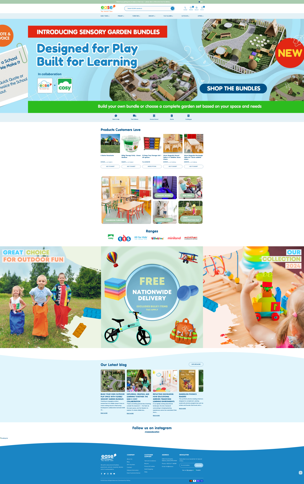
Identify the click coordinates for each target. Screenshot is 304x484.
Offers (200, 16)
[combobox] (150, 8)
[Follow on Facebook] (101, 474)
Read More (104, 413)
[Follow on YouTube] (114, 474)
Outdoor (185, 16)
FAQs (145, 472)
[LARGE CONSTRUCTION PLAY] (190, 212)
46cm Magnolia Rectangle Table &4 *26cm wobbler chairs (193, 157)
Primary (120, 16)
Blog (128, 461)
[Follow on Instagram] (108, 474)
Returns (146, 463)
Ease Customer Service (133, 473)
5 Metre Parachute (107, 155)
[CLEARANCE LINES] (165, 212)
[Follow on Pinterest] (111, 474)
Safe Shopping (148, 469)
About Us (129, 459)
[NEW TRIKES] (190, 187)
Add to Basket (110, 166)
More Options (152, 166)
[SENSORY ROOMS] (165, 187)
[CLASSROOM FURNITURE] (126, 199)
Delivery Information (133, 470)
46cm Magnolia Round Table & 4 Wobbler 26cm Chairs (171, 157)
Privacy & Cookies (149, 466)
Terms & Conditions (150, 460)
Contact (129, 467)
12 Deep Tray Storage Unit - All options (152, 156)
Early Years (104, 16)
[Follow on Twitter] (104, 474)
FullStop (128, 480)
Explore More (196, 364)
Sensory (151, 16)
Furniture (136, 16)
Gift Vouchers (131, 464)
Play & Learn (168, 16)
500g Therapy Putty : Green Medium (131, 156)
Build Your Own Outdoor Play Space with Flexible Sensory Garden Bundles (112, 396)
